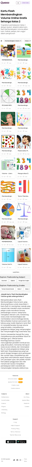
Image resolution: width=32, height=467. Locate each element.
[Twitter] (14, 460)
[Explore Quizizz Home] (5, 3)
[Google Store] (21, 441)
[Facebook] (17, 460)
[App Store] (11, 441)
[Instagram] (20, 460)
